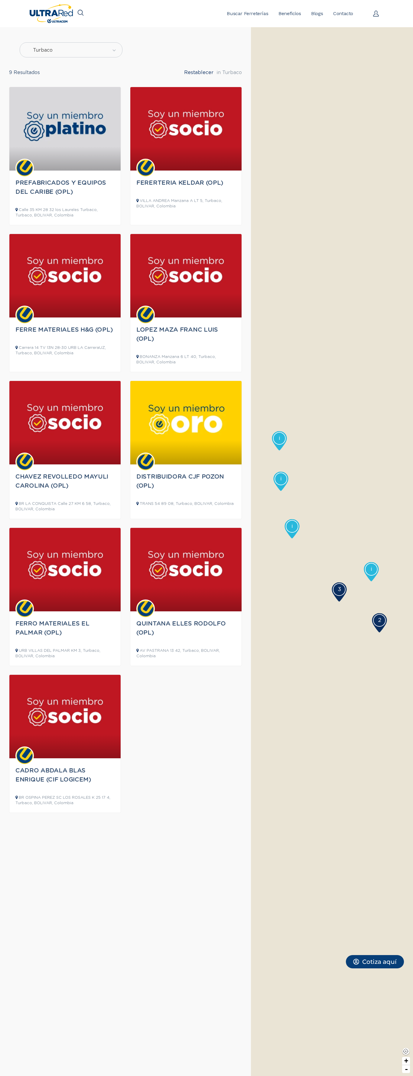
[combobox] (71, 49)
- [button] (406, 1069)
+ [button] (406, 1061)
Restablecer (198, 72)
